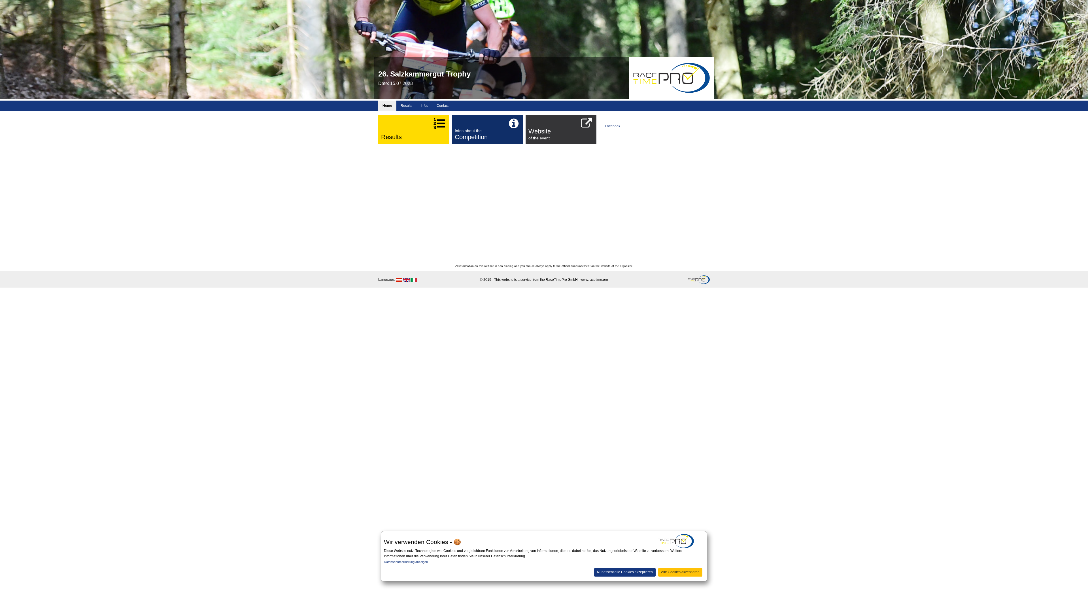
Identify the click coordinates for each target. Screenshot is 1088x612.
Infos (424, 106)
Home (387, 106)
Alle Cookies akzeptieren (680, 572)
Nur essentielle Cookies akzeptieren (625, 572)
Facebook (612, 126)
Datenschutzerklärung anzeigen (406, 562)
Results (406, 106)
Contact (443, 106)
